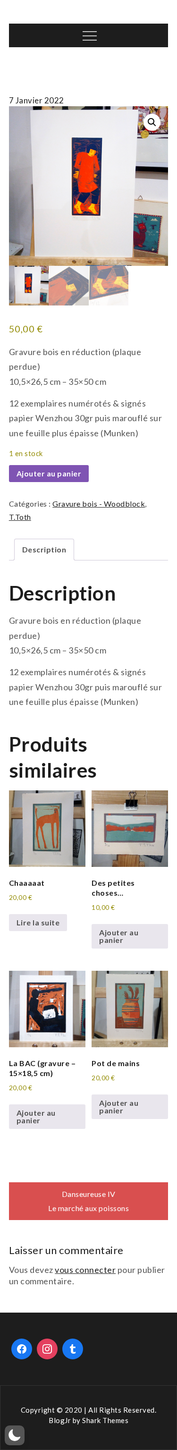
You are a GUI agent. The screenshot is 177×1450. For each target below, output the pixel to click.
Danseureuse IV (89, 1193)
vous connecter (85, 1269)
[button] (151, 122)
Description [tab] (44, 549)
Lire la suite (38, 922)
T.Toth (20, 516)
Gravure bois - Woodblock (98, 503)
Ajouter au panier (49, 473)
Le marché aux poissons (88, 1208)
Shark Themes (105, 1420)
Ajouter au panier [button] (118, 936)
